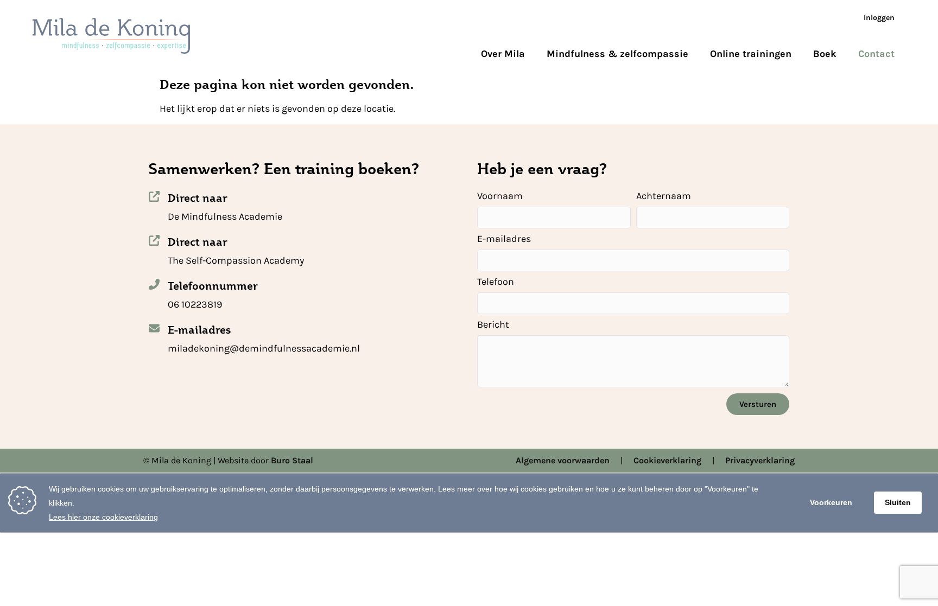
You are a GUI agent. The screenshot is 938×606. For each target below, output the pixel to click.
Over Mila (503, 54)
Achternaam (663, 196)
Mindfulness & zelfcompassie (617, 54)
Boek (824, 54)
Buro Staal (292, 460)
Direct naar (197, 198)
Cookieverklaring (667, 460)
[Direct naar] (154, 196)
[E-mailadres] (154, 328)
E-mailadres (199, 329)
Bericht (493, 325)
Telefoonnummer (213, 285)
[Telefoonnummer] (154, 284)
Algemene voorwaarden (563, 460)
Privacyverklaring (760, 460)
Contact (876, 54)
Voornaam (500, 196)
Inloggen (879, 17)
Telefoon (495, 282)
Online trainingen (750, 54)
